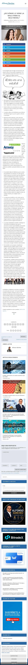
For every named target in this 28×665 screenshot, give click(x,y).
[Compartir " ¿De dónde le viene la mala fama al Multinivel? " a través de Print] (15, 327)
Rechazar (14, 659)
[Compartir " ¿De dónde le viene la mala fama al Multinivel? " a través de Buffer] (20, 324)
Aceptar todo (14, 655)
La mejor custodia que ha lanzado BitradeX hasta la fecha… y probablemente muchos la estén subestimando (14, 415)
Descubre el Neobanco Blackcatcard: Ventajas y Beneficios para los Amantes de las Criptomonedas (13, 584)
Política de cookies (6, 652)
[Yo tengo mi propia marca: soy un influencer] (14, 387)
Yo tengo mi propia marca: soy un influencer (14, 395)
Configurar (14, 662)
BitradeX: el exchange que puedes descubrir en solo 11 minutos (13, 573)
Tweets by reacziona (7, 638)
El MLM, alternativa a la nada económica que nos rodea (14, 376)
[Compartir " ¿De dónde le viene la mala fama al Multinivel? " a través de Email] (12, 327)
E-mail (4, 485)
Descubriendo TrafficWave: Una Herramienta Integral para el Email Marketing (13, 589)
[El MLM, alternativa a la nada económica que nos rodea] (14, 367)
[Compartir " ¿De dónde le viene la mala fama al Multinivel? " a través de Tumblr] (12, 324)
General (10, 21)
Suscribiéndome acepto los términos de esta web (14, 490)
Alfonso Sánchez (13, 20)
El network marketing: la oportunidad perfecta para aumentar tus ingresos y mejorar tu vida (12, 436)
